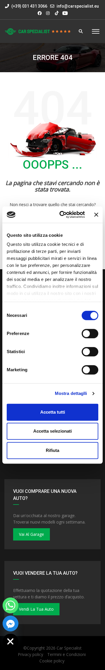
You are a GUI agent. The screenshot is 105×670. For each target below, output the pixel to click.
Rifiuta (52, 450)
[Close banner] (96, 215)
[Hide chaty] (10, 642)
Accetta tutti (52, 412)
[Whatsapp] (10, 605)
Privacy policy (30, 654)
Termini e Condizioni (66, 654)
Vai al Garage (31, 534)
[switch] (90, 333)
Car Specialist (69, 648)
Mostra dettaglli (71, 393)
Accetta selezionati (52, 431)
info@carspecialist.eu (78, 6)
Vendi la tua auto (36, 609)
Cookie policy (51, 661)
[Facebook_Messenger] (10, 623)
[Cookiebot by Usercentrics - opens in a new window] (63, 214)
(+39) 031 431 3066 (28, 6)
